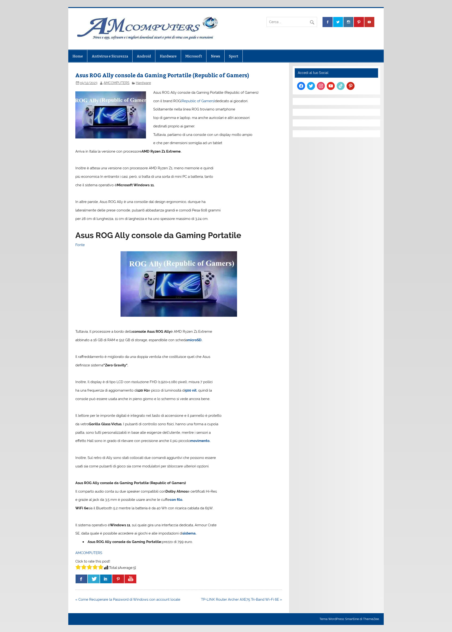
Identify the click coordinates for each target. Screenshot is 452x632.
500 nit (191, 390)
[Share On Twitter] (94, 579)
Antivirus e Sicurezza (110, 56)
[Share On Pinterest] (118, 579)
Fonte (80, 245)
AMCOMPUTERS (116, 83)
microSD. (194, 340)
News (215, 56)
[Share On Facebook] (81, 579)
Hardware (168, 56)
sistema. (189, 533)
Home (78, 56)
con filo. (177, 500)
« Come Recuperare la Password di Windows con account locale (127, 599)
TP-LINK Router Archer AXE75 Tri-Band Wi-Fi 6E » (241, 599)
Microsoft (193, 56)
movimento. (200, 441)
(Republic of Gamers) (198, 101)
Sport (233, 56)
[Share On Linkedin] (106, 579)
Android (144, 56)
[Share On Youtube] (130, 579)
